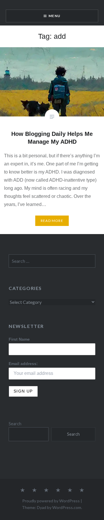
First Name (19, 339)
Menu (54, 16)
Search (15, 423)
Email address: (23, 363)
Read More (52, 220)
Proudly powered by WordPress (51, 500)
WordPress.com (66, 507)
